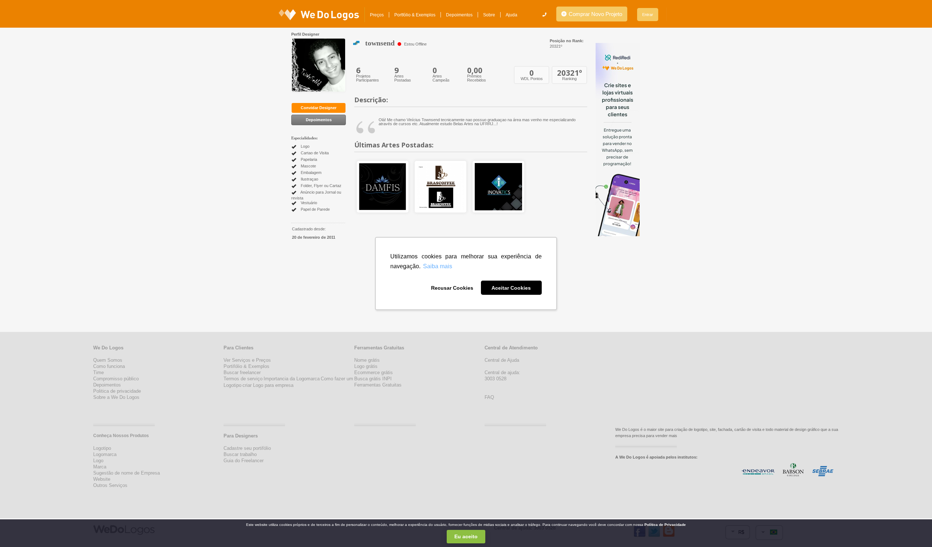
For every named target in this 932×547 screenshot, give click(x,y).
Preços (377, 14)
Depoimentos (459, 14)
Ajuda (511, 14)
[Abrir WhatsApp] (18, 529)
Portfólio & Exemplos (414, 14)
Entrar (647, 14)
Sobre (489, 14)
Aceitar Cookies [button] (511, 288)
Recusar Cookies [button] (452, 288)
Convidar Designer (318, 108)
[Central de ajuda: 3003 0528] (544, 14)
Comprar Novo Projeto (594, 14)
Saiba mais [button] (437, 266)
